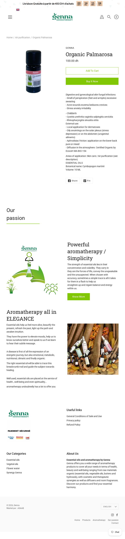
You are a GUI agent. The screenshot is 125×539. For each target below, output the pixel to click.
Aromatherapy (99, 520)
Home (10, 37)
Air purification (22, 37)
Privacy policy (73, 420)
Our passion (16, 214)
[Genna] (62, 17)
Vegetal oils (12, 464)
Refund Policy (73, 424)
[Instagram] (112, 515)
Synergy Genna (14, 472)
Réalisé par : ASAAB (15, 508)
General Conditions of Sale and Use (84, 416)
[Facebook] (117, 515)
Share (74, 181)
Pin (88, 181)
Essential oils (13, 460)
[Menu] (10, 17)
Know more (78, 296)
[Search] (109, 17)
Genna (17, 505)
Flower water (13, 468)
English (107, 507)
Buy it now (92, 81)
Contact (114, 523)
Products (86, 520)
